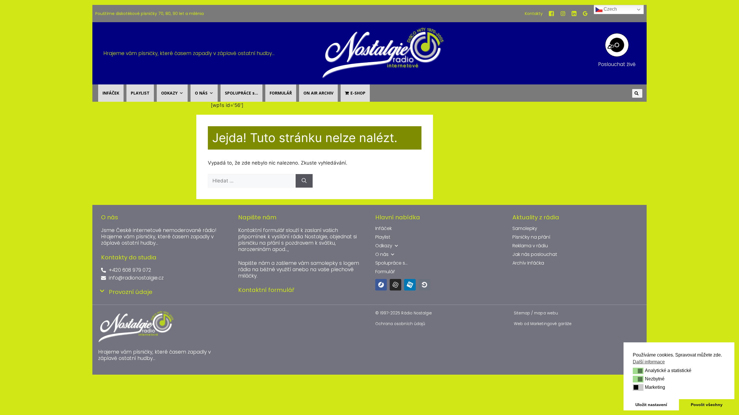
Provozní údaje (130, 292)
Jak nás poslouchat (534, 254)
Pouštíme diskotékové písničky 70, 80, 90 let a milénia (149, 13)
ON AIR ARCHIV (318, 93)
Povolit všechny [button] (707, 404)
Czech (609, 9)
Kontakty (534, 13)
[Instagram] (563, 13)
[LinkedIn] (574, 13)
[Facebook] (551, 13)
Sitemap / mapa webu (536, 313)
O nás (382, 254)
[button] (638, 371)
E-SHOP (357, 93)
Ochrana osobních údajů (400, 324)
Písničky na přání (531, 237)
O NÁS (201, 93)
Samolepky (524, 228)
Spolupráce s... (391, 263)
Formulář (385, 271)
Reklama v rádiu (530, 245)
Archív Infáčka (528, 263)
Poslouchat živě (617, 64)
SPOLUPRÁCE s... (241, 93)
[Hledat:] (252, 181)
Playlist (382, 237)
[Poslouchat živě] (617, 45)
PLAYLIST (140, 93)
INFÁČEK (110, 93)
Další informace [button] (649, 361)
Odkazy (383, 245)
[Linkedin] (410, 284)
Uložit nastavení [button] (651, 404)
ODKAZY (169, 93)
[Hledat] (304, 181)
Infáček (383, 228)
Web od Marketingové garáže (543, 324)
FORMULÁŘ (281, 93)
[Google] (585, 13)
